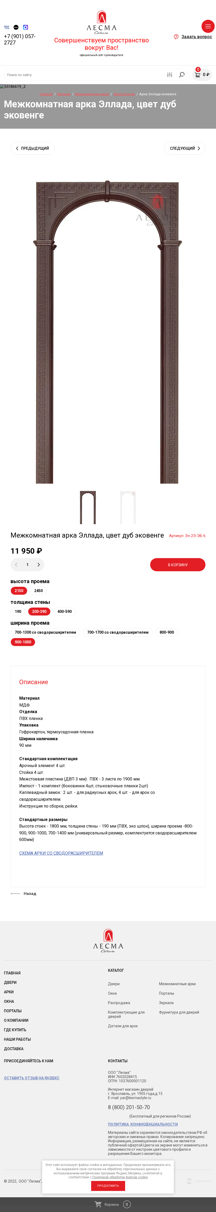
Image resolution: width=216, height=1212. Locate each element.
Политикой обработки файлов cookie (120, 1177)
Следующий (182, 148)
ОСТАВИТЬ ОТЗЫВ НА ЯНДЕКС (32, 1078)
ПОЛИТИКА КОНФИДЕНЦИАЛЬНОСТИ (143, 1124)
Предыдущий (35, 148)
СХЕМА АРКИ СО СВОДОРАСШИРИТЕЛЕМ (61, 853)
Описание (33, 682)
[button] (193, 37)
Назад (30, 893)
